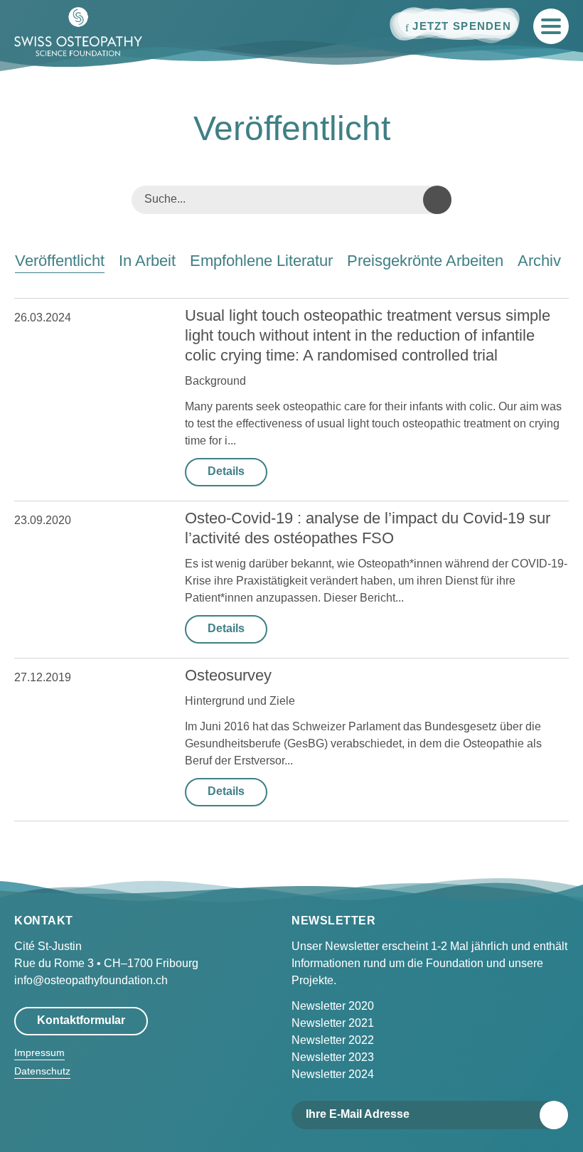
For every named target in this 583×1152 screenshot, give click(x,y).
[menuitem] (60, 261)
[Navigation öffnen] (551, 26)
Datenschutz (42, 1071)
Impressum (39, 1052)
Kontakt (43, 920)
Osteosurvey (228, 675)
